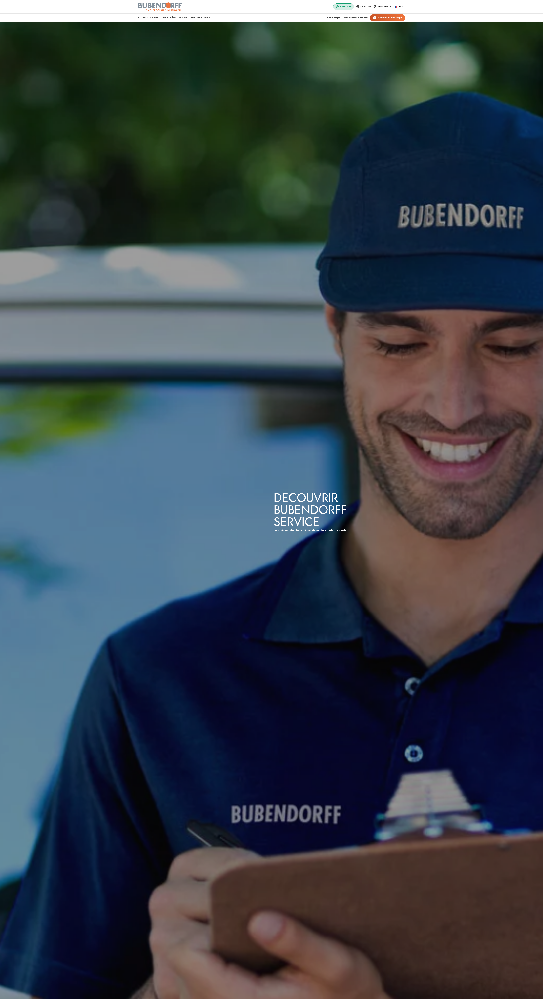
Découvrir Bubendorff (356, 18)
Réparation (346, 7)
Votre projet (333, 18)
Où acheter (365, 7)
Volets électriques (174, 18)
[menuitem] (343, 6)
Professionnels (384, 7)
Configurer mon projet (390, 17)
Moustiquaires (200, 18)
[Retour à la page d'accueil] (160, 6)
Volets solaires (148, 18)
